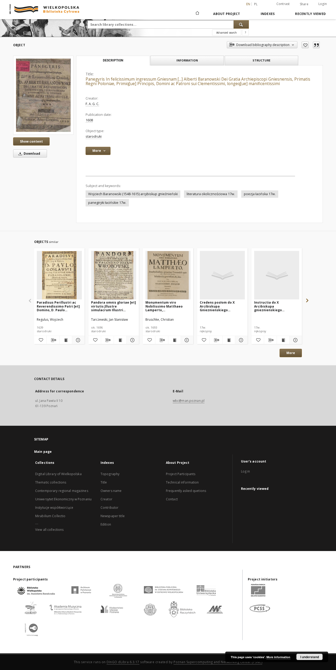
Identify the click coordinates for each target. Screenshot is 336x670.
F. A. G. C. (92, 104)
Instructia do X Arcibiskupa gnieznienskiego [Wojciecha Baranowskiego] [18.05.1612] (268, 306)
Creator (106, 499)
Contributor (109, 507)
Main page (43, 451)
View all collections (49, 529)
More (290, 353)
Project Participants (180, 474)
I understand (309, 657)
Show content (31, 141)
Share (304, 4)
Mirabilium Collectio (50, 516)
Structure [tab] (261, 60)
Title (104, 482)
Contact (172, 499)
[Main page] (197, 13)
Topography (110, 474)
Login (322, 4)
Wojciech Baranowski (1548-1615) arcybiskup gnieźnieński (133, 194)
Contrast (283, 4)
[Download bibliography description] (53, 340)
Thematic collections (50, 482)
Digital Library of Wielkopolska (58, 474)
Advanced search (226, 32)
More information (278, 657)
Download (31, 153)
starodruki (94, 136)
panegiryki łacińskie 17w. (107, 202)
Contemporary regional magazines (61, 491)
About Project (226, 14)
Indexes (268, 14)
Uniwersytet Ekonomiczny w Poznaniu (63, 499)
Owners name (111, 491)
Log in (245, 471)
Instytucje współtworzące (54, 507)
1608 (89, 120)
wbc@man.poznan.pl (188, 400)
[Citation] (316, 44)
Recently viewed (310, 14)
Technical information (182, 482)
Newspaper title (113, 516)
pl (256, 4)
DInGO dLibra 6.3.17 (123, 662)
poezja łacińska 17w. (260, 194)
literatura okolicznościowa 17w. (211, 194)
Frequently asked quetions (186, 491)
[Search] (241, 24)
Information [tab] (187, 60)
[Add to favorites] (305, 44)
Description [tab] (113, 60)
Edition (106, 524)
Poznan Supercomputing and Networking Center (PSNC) (218, 662)
